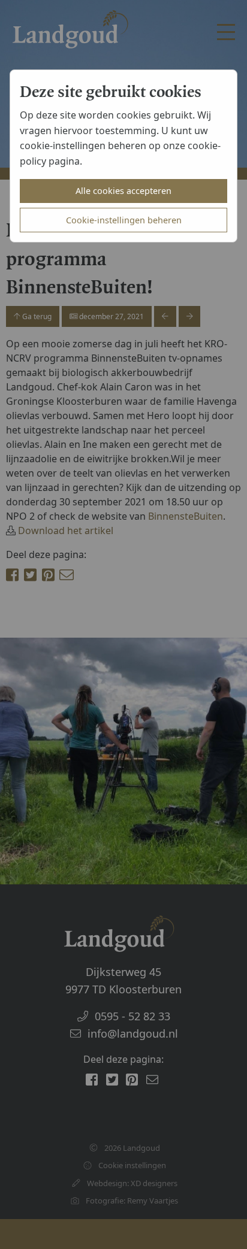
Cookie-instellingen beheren (124, 220)
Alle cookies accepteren (123, 190)
